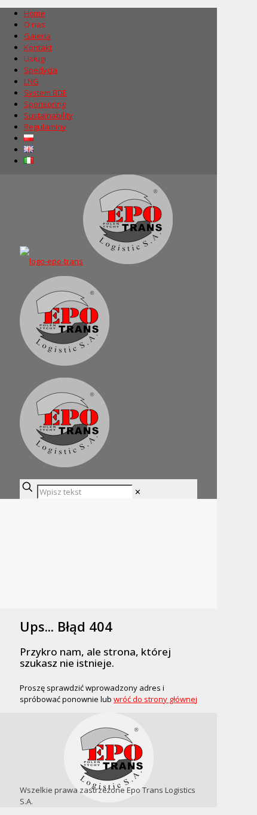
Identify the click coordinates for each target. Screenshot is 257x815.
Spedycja (40, 70)
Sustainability (48, 115)
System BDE (45, 92)
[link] (137, 491)
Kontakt (38, 47)
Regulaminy (45, 126)
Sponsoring (45, 104)
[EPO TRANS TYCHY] (96, 363)
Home (34, 13)
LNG (31, 81)
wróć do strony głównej (155, 699)
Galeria (37, 35)
